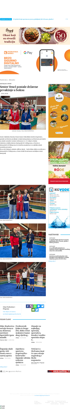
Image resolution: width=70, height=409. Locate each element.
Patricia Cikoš (3, 340)
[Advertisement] (23, 169)
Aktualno (12, 80)
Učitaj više (3, 367)
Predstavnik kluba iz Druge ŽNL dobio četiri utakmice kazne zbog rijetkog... (23, 330)
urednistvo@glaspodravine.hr (12, 314)
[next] (67, 19)
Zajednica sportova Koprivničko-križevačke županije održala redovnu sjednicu (23, 356)
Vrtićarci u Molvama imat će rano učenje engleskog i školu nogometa (37, 354)
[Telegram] (42, 306)
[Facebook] (28, 306)
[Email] (33, 310)
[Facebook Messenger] (38, 306)
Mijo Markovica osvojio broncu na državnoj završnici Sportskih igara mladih (7, 332)
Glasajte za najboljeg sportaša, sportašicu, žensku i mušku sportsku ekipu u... (38, 333)
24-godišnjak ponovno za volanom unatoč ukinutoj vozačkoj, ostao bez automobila (59, 249)
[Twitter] (37, 310)
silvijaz (17, 337)
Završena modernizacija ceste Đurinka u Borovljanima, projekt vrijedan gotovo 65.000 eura (59, 257)
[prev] (66, 19)
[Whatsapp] (35, 306)
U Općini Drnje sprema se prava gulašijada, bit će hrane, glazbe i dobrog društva (59, 241)
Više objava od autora (9, 311)
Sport (9, 83)
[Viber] (31, 306)
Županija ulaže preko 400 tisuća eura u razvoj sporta (6, 352)
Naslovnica (4, 80)
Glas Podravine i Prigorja (9, 308)
